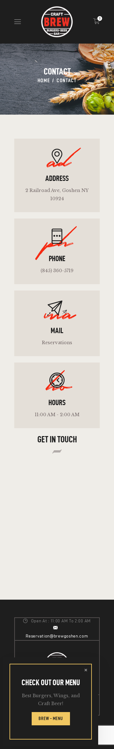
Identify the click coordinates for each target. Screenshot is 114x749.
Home (44, 80)
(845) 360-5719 (57, 270)
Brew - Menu (51, 718)
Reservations (57, 342)
